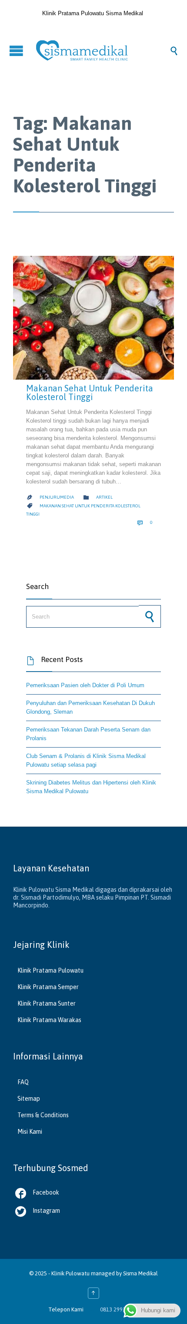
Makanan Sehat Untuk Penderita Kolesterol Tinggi (89, 392)
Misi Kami (29, 1131)
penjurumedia (57, 497)
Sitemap (28, 1098)
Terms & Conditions (43, 1115)
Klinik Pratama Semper (48, 986)
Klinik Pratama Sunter (46, 1003)
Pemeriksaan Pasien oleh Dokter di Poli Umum (85, 685)
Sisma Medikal (140, 1273)
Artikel (104, 497)
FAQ (23, 1082)
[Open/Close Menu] (17, 51)
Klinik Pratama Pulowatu (50, 970)
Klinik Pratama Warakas (49, 1019)
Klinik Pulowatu (71, 1273)
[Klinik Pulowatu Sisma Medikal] (102, 50)
